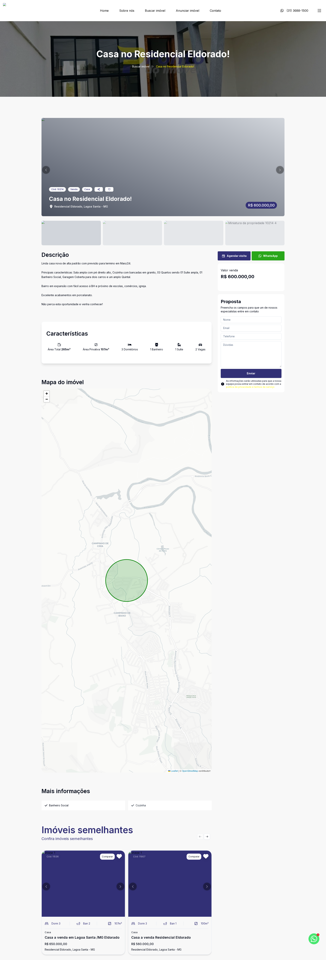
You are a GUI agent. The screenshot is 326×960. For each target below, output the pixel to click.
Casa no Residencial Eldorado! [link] (175, 66)
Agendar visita (237, 255)
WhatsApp (270, 255)
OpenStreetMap (190, 770)
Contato (215, 10)
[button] (46, 170)
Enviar (251, 373)
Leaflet (174, 770)
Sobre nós (126, 10)
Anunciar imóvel (187, 10)
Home (104, 10)
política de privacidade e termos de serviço (250, 387)
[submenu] (319, 10)
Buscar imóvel (155, 10)
